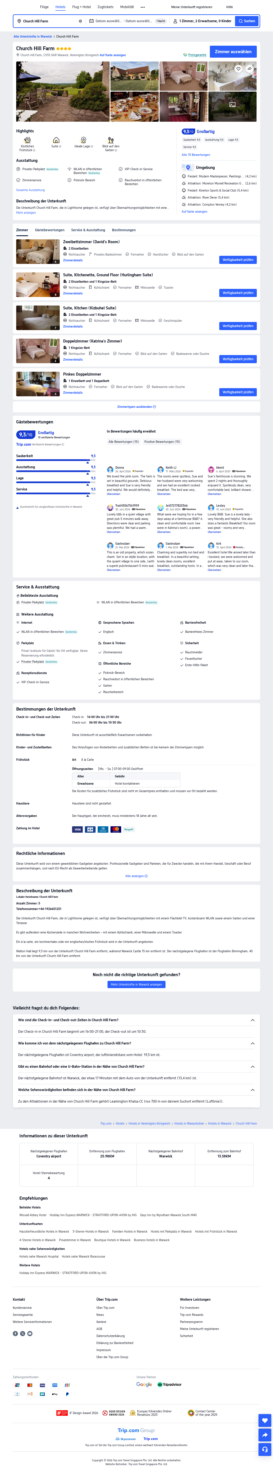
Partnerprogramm (191, 1322)
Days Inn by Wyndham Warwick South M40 (168, 1215)
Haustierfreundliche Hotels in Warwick (44, 1231)
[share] (264, 1435)
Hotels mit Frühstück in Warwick (216, 1231)
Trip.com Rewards (191, 1314)
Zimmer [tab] (22, 230)
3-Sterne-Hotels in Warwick (91, 1231)
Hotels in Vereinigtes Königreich (149, 1123)
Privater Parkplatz (32, 602)
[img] (63, 91)
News (100, 1314)
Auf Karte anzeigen (194, 211)
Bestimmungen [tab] (124, 230)
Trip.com (106, 1123)
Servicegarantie (23, 1314)
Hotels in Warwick (219, 1123)
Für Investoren (189, 1307)
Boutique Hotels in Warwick (112, 1240)
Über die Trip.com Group (112, 1357)
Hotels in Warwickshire (189, 1123)
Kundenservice (22, 1307)
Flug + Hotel (81, 7)
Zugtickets (105, 7)
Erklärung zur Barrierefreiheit (115, 1343)
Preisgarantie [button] (197, 55)
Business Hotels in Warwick (152, 1240)
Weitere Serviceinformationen (32, 1322)
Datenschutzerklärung (110, 1336)
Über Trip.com (105, 1307)
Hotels (60, 7)
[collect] (264, 1420)
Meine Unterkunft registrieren (199, 1329)
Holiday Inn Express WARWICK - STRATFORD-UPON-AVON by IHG (93, 1215)
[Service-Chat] (264, 1449)
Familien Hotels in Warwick (129, 1231)
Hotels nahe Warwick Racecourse (83, 1256)
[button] (143, 7)
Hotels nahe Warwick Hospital (38, 1256)
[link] (192, 7)
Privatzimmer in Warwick (75, 1240)
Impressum (103, 1350)
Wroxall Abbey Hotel (32, 1215)
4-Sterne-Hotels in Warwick (37, 1240)
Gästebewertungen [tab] (49, 230)
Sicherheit (186, 1336)
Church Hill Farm (35, 48)
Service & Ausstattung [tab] (88, 230)
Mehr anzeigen (26, 212)
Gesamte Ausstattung (30, 190)
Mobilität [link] (127, 7)
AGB (99, 1329)
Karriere (101, 1322)
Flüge (44, 7)
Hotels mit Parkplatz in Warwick (171, 1231)
